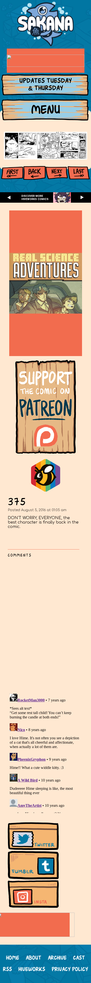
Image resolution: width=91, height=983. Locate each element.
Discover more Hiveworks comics (35, 197)
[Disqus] (45, 622)
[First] (12, 172)
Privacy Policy (70, 969)
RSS (7, 969)
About (33, 958)
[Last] (79, 172)
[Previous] (34, 172)
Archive (57, 958)
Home (12, 958)
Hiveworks (31, 969)
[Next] (57, 172)
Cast (79, 958)
